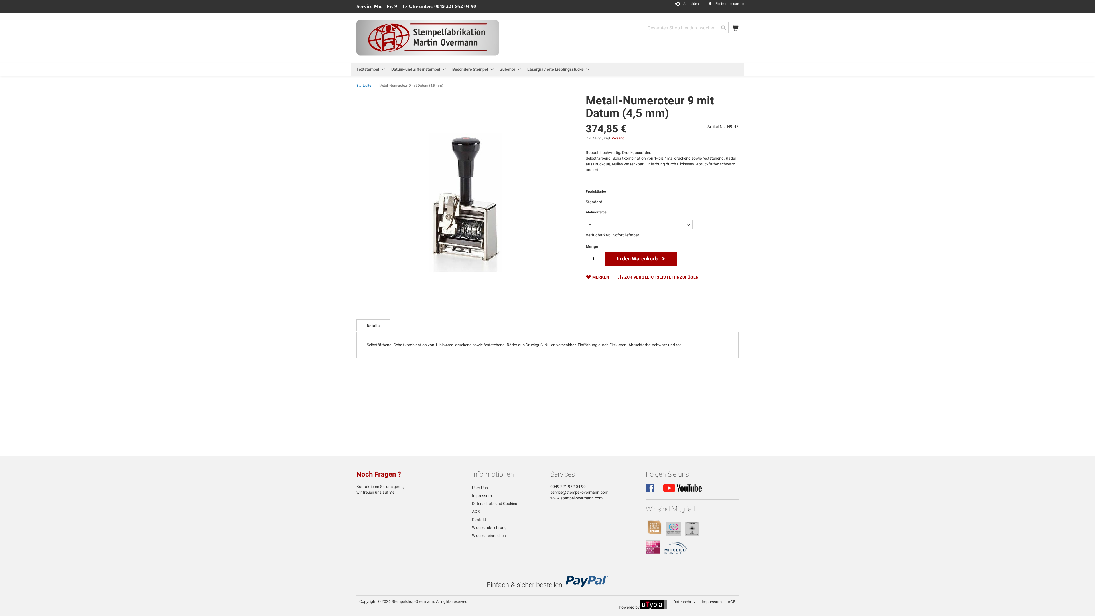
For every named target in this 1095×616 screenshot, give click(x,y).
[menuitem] (369, 69)
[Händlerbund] (676, 553)
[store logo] (427, 38)
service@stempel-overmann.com (579, 492)
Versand (618, 138)
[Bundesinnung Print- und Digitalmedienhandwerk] (673, 534)
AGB (476, 511)
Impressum (482, 495)
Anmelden (691, 4)
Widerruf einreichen (489, 535)
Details (373, 325)
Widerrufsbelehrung (489, 527)
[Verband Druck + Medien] (653, 553)
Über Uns (480, 487)
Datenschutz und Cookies (494, 503)
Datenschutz (684, 601)
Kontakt (479, 519)
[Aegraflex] (692, 534)
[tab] (373, 325)
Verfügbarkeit (598, 235)
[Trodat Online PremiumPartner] (654, 534)
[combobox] (686, 27)
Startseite (363, 86)
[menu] (547, 69)
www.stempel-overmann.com (576, 498)
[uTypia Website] (653, 607)
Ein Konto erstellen (729, 4)
